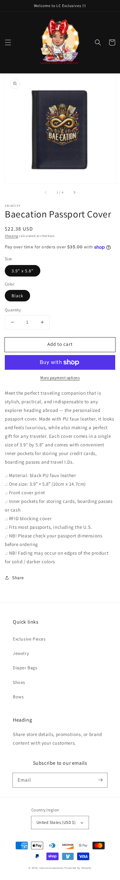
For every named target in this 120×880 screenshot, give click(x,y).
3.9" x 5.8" (23, 271)
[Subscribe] (100, 780)
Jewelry (21, 653)
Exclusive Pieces (29, 639)
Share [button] (18, 577)
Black (17, 296)
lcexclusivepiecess (51, 867)
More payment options (60, 377)
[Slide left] (46, 192)
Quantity (13, 310)
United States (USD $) (56, 822)
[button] (8, 42)
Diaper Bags (25, 668)
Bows (18, 697)
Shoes (19, 682)
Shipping (11, 236)
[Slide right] (74, 192)
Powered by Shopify (78, 867)
